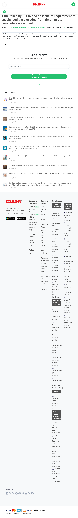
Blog (30, 230)
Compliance (33, 222)
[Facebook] (32, 493)
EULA (42, 250)
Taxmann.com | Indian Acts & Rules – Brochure (57, 361)
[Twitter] (10, 493)
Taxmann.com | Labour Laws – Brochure (57, 348)
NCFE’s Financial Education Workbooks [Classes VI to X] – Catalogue (56, 289)
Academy (32, 219)
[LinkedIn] (7, 493)
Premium (32, 207)
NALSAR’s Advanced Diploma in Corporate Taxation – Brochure (67, 306)
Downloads (44, 284)
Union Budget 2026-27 (31, 242)
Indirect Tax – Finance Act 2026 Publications (56, 441)
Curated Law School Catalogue (56, 231)
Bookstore (32, 224)
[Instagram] (26, 493)
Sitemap (43, 219)
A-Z (30, 253)
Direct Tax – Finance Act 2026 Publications (56, 427)
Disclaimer (44, 253)
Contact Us (44, 281)
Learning (32, 214)
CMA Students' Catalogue (55, 267)
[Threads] (29, 493)
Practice (31, 212)
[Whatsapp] (13, 493)
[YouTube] (19, 493)
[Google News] (23, 493)
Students (32, 227)
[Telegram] (16, 493)
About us (44, 209)
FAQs (42, 279)
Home (42, 207)
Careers (43, 217)
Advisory (32, 217)
